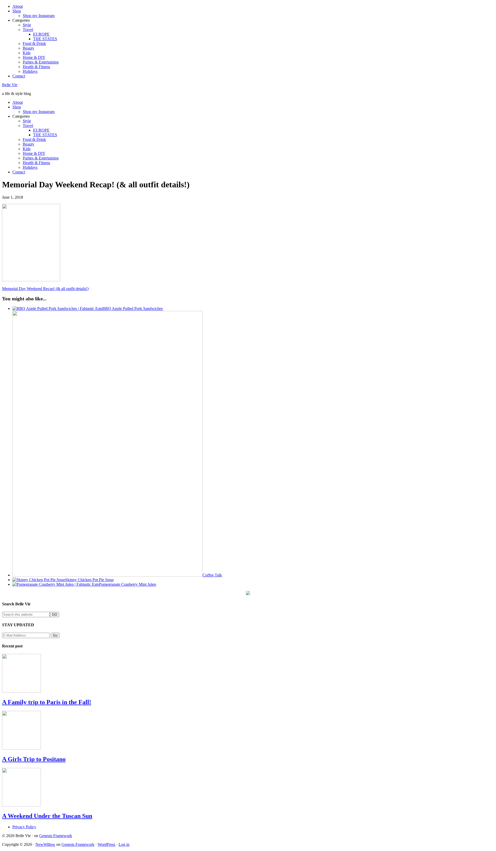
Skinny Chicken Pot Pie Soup (89, 579)
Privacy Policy (24, 827)
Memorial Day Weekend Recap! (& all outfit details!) (45, 288)
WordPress (106, 844)
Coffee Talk (212, 575)
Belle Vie (9, 85)
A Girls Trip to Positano (34, 759)
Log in (124, 844)
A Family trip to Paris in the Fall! (46, 702)
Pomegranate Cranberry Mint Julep (127, 584)
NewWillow (45, 844)
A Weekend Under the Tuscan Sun (47, 816)
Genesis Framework (55, 835)
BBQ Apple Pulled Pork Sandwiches (132, 308)
